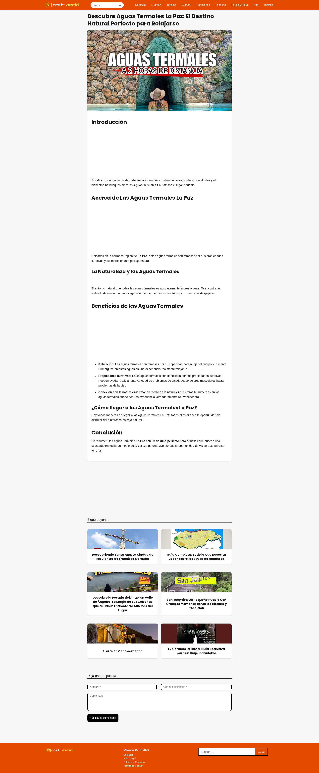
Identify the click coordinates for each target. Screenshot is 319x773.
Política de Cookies (133, 765)
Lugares (156, 4)
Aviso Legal (129, 758)
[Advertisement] (159, 151)
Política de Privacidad (134, 762)
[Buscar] (120, 4)
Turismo (171, 4)
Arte (256, 4)
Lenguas (220, 4)
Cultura (186, 4)
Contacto (140, 4)
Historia (268, 4)
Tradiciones (203, 4)
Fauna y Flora (239, 4)
